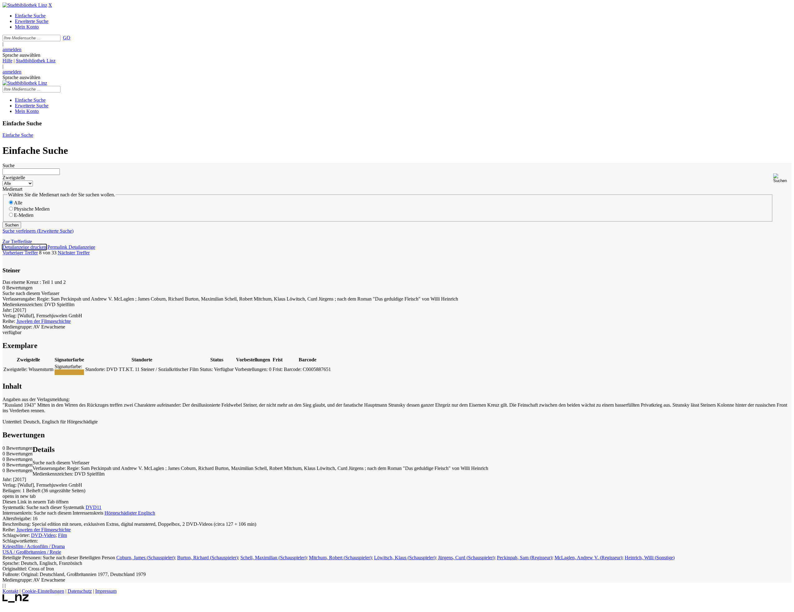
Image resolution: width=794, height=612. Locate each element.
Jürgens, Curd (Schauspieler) (466, 557)
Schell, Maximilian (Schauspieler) (273, 557)
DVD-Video (43, 535)
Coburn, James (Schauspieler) (145, 557)
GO (66, 37)
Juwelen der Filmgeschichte (43, 321)
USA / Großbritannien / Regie (31, 552)
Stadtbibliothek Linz (36, 60)
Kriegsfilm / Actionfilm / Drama (33, 546)
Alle (18, 202)
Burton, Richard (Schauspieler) (207, 557)
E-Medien (23, 215)
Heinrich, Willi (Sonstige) (650, 557)
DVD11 (93, 507)
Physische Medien (32, 209)
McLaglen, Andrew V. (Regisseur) (588, 557)
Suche (8, 165)
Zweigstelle (13, 177)
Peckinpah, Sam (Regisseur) (524, 557)
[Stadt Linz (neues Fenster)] (15, 601)
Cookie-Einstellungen (43, 591)
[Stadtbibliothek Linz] (24, 5)
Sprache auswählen (21, 55)
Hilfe (7, 60)
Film (62, 535)
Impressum (106, 591)
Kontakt (10, 591)
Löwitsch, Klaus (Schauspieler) (404, 557)
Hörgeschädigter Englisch (130, 513)
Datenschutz (80, 591)
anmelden (11, 49)
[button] (782, 178)
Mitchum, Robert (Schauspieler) (340, 557)
